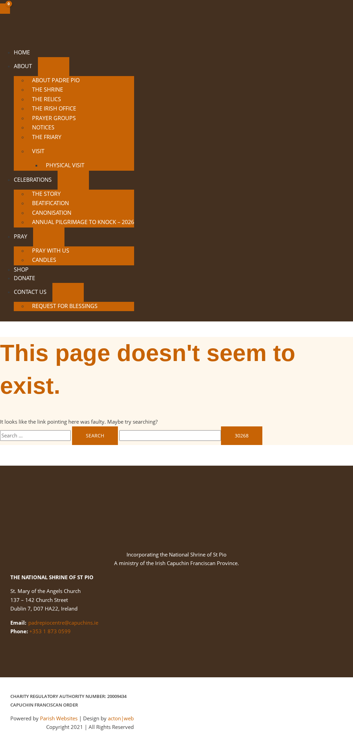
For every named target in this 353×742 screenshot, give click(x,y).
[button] (35, 66)
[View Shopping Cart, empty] (5, 8)
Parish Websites (59, 718)
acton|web (121, 718)
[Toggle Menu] (53, 66)
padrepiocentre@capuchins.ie (63, 622)
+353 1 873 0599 (50, 631)
